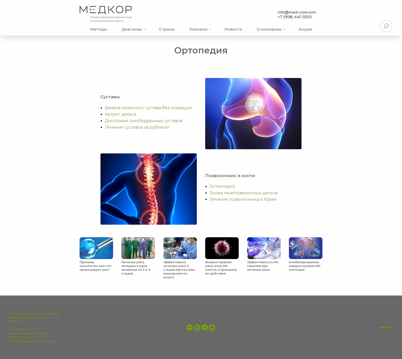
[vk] (190, 327)
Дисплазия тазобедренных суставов (143, 120)
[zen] (197, 327)
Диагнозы (132, 29)
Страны (167, 29)
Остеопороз (222, 186)
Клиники (199, 29)
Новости (233, 29)
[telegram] (205, 327)
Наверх (385, 327)
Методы (98, 29)
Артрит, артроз (120, 114)
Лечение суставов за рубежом (137, 127)
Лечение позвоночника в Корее (243, 199)
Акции (305, 29)
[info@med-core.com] (212, 327)
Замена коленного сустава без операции (148, 107)
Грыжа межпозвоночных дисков (243, 192)
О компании (270, 29)
